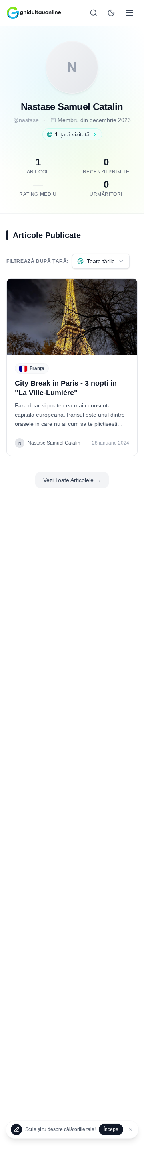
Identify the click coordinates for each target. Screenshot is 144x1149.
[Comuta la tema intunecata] (111, 13)
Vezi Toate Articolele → (72, 480)
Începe (111, 1129)
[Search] (93, 13)
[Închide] (130, 1129)
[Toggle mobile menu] (130, 13)
